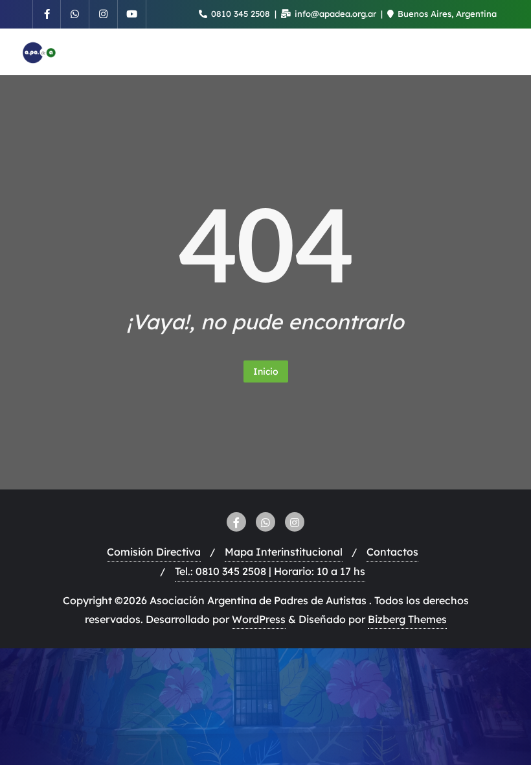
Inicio (265, 371)
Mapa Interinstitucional (284, 551)
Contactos (392, 551)
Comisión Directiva (154, 551)
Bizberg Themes (407, 619)
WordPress (259, 619)
